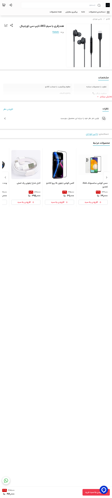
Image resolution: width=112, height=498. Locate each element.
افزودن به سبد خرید (94, 492)
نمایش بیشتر (106, 96)
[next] (5, 177)
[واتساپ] (6, 480)
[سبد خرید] (3, 5)
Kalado (55, 32)
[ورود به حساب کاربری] (11, 5)
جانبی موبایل (97, 19)
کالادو (108, 19)
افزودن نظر (8, 109)
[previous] (106, 177)
